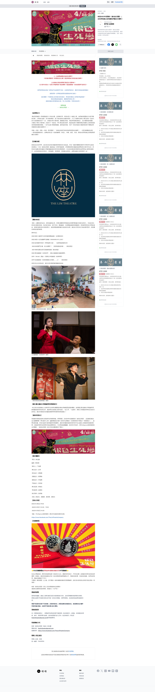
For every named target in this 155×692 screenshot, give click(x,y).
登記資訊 (61, 55)
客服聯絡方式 (54, 55)
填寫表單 (73, 654)
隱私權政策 (62, 678)
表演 (105, 11)
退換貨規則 (47, 55)
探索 (44, 2)
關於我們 (81, 673)
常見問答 (42, 51)
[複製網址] (120, 44)
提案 (48, 2)
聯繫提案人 (102, 44)
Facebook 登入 (119, 2)
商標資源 (81, 676)
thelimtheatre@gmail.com (39, 617)
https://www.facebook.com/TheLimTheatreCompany (47, 517)
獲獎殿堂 (81, 678)
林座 (102, 13)
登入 (108, 2)
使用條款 (61, 676)
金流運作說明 (62, 681)
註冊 (112, 2)
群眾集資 (100, 11)
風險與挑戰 (39, 55)
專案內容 (33, 51)
